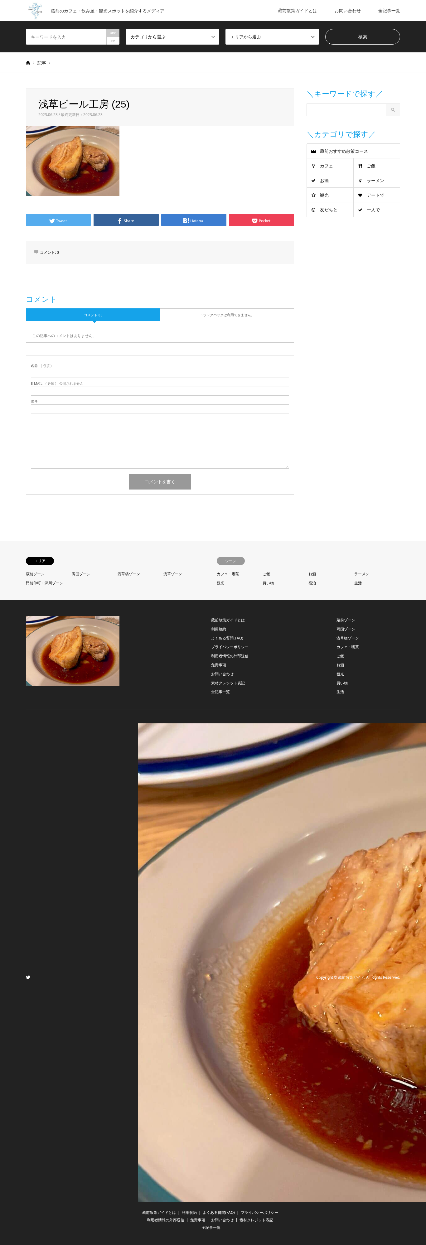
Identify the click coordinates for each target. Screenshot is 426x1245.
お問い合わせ (348, 10)
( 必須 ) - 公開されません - (58, 383)
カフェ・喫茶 (228, 574)
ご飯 (371, 166)
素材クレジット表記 (228, 683)
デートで (375, 195)
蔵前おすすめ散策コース (344, 151)
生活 (358, 583)
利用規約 (218, 629)
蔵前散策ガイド (351, 977)
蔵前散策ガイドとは (297, 10)
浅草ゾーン (172, 574)
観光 (324, 195)
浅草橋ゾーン (129, 574)
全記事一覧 (389, 10)
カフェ (326, 166)
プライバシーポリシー (230, 646)
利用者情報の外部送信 (230, 656)
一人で (373, 210)
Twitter (28, 977)
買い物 (268, 583)
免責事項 (218, 665)
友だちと (328, 210)
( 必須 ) (41, 365)
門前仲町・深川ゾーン (44, 583)
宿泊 (312, 583)
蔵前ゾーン (35, 574)
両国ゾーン (81, 574)
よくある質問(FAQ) (227, 638)
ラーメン (375, 180)
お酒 (324, 180)
